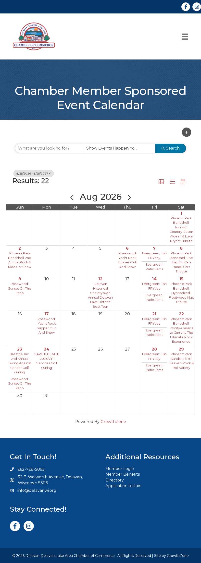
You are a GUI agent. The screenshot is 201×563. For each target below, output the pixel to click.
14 (154, 279)
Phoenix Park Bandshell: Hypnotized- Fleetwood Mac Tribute (181, 293)
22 (181, 314)
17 (46, 314)
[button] (186, 132)
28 (154, 349)
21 (154, 314)
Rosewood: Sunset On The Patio (19, 288)
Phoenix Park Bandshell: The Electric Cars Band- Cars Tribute (181, 262)
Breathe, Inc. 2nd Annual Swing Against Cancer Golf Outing (20, 363)
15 (181, 279)
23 (19, 349)
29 (181, 349)
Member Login (119, 468)
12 (100, 279)
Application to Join (123, 485)
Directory (114, 480)
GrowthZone (113, 421)
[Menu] (184, 36)
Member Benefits (122, 474)
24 (46, 349)
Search (173, 148)
